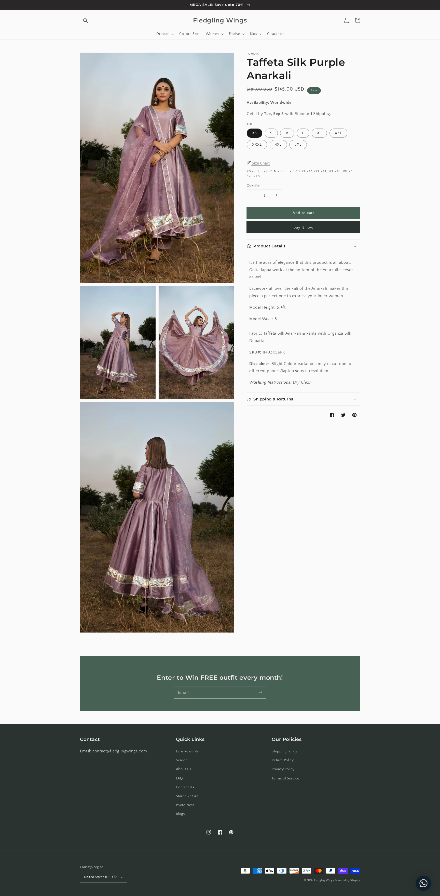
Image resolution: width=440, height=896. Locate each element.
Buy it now (303, 227)
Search (182, 760)
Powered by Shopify (347, 880)
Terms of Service (285, 778)
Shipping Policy (284, 751)
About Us (183, 769)
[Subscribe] (260, 692)
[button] (85, 20)
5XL (298, 145)
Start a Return (187, 796)
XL (319, 133)
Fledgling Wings (324, 880)
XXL (338, 133)
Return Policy (283, 760)
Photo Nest (185, 805)
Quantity (253, 185)
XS (254, 133)
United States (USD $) (100, 877)
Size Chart (260, 163)
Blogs (180, 814)
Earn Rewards (187, 751)
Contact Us (185, 787)
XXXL (257, 145)
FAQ (179, 778)
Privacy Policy (283, 769)
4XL (278, 145)
